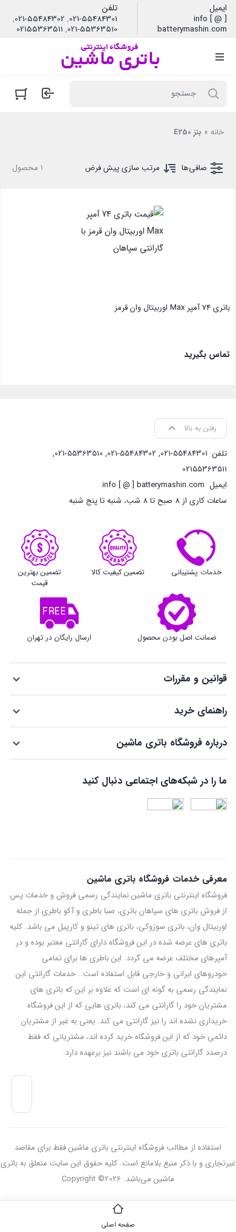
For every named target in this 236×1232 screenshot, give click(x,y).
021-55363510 (92, 29)
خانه (217, 132)
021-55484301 (93, 19)
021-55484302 (40, 19)
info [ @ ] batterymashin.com (192, 24)
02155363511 (39, 29)
